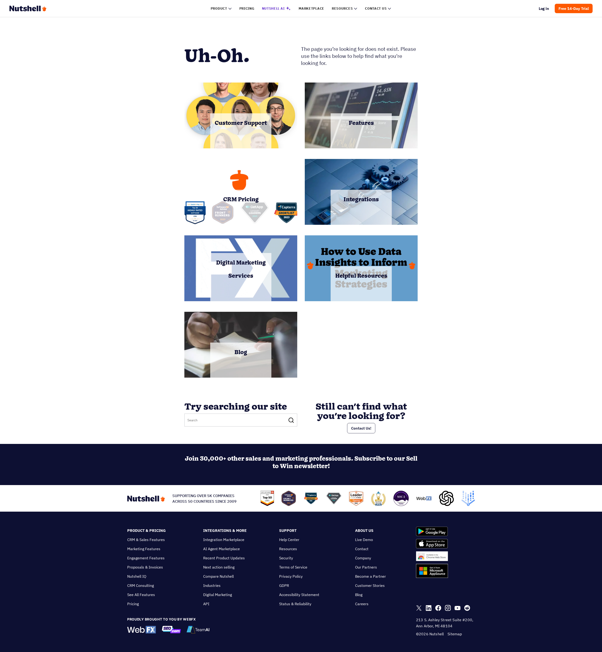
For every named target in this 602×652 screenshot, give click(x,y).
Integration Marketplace (223, 539)
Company (363, 558)
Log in (544, 8)
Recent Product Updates (224, 558)
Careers (361, 603)
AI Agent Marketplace (221, 548)
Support (288, 530)
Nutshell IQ (136, 576)
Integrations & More (225, 530)
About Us (364, 530)
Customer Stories (370, 585)
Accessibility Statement (299, 594)
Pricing (133, 603)
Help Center (289, 539)
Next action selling (218, 567)
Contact (361, 548)
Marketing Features (143, 548)
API (206, 603)
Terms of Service (293, 567)
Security (286, 558)
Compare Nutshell (218, 576)
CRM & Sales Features (146, 539)
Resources (288, 548)
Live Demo (364, 539)
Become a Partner (370, 576)
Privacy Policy (291, 576)
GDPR (284, 585)
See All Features (141, 594)
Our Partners (366, 567)
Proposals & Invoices (145, 567)
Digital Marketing (217, 594)
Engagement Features (146, 558)
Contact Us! (361, 428)
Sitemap (455, 634)
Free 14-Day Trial (573, 8)
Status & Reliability (295, 603)
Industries (212, 585)
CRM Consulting (140, 585)
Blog (358, 594)
